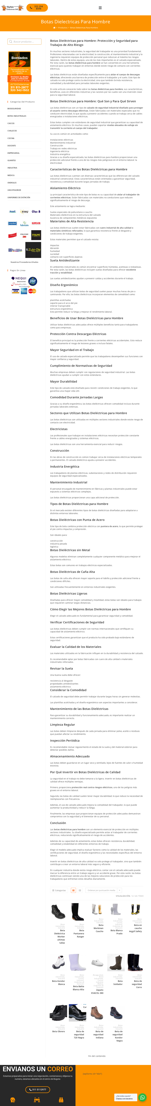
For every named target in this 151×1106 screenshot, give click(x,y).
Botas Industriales (60, 925)
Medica (100, 984)
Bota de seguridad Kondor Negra (118, 1036)
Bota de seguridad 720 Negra (79, 1034)
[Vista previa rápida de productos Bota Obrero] (66, 1009)
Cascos (11, 123)
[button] (100, 7)
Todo (140, 896)
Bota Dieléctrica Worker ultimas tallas (59, 936)
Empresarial (14, 153)
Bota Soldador (118, 983)
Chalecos (12, 130)
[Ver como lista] (79, 890)
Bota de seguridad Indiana (98, 1034)
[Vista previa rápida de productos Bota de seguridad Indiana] (104, 1009)
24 (136, 896)
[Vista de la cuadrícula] (73, 890)
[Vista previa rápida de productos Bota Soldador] (123, 959)
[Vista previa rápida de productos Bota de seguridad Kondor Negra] (123, 1009)
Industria (61, 928)
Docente (12, 145)
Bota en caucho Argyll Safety (135, 928)
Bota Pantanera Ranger (79, 933)
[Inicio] (54, 27)
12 (132, 896)
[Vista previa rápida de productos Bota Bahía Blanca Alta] (85, 959)
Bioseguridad (98, 975)
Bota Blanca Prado (117, 932)
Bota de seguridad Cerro (137, 984)
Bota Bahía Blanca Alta (78, 988)
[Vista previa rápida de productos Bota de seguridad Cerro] (143, 959)
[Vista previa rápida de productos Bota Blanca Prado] (123, 908)
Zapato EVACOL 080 (97, 991)
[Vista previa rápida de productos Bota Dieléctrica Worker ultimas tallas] (66, 908)
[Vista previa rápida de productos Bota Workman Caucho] (104, 908)
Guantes (12, 160)
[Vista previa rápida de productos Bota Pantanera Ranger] (85, 908)
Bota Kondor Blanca (58, 983)
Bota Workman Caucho (98, 928)
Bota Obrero (58, 1031)
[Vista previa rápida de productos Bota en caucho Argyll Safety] (143, 908)
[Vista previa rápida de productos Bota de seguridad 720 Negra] (85, 1009)
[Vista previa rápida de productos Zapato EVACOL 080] (104, 959)
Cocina (119, 922)
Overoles (12, 182)
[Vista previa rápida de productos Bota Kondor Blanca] (66, 959)
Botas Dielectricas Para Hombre (84, 27)
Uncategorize (14, 190)
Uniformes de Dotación (118, 927)
